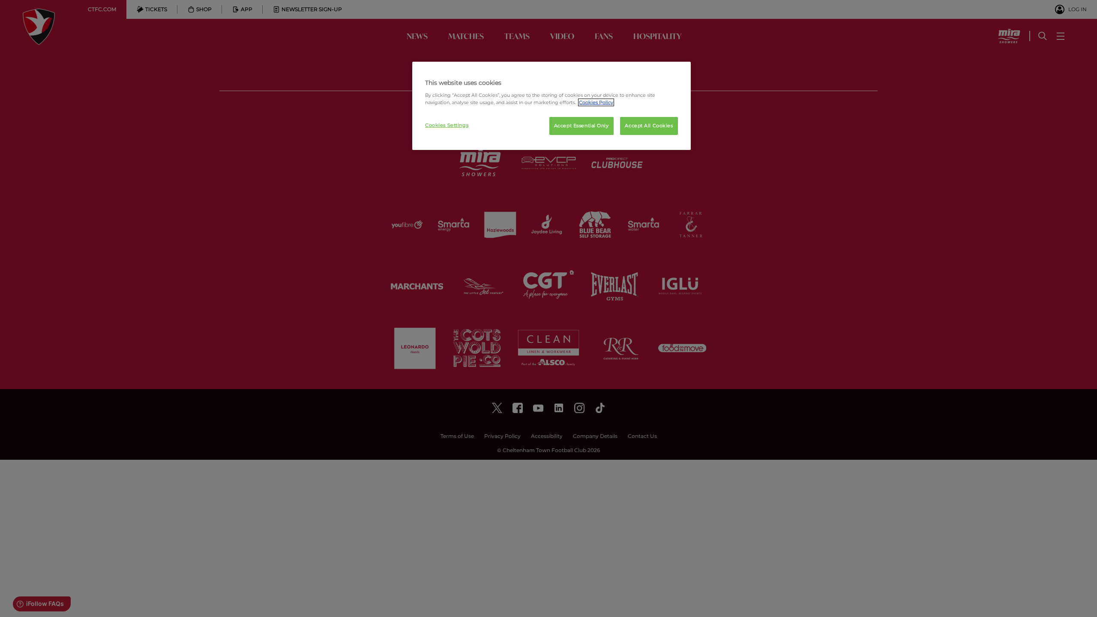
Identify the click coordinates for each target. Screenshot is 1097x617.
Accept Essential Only (581, 126)
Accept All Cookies (649, 126)
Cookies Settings (446, 125)
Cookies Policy (596, 102)
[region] (551, 106)
